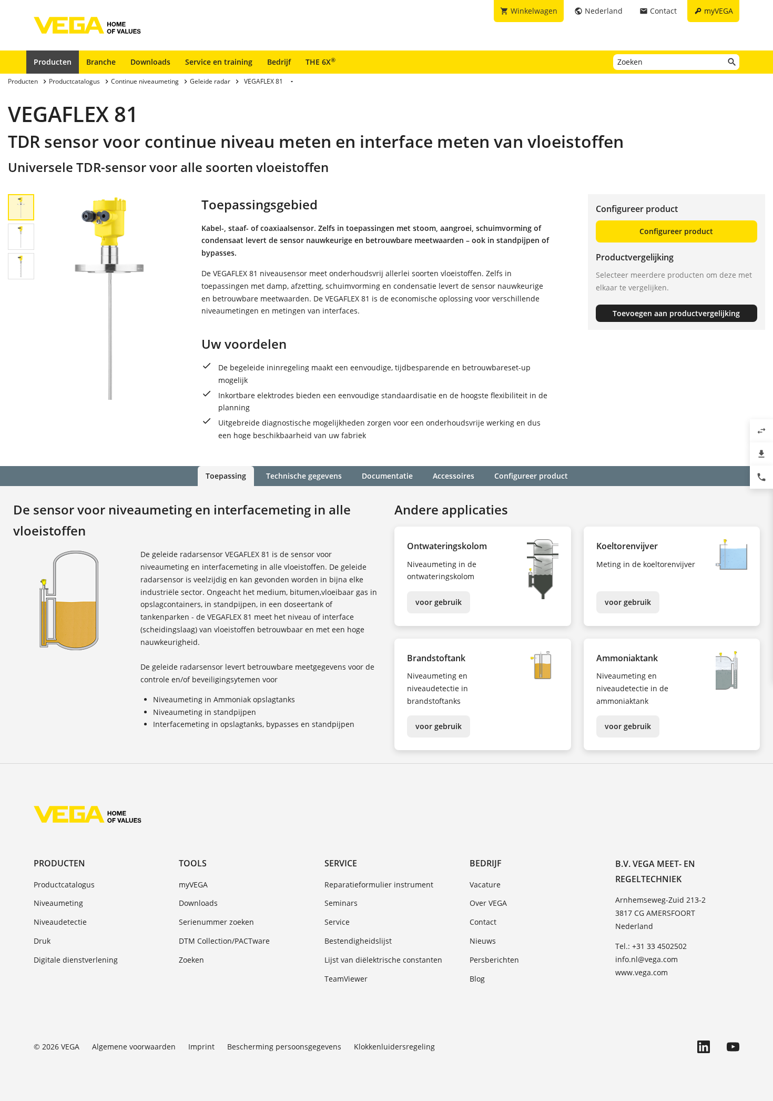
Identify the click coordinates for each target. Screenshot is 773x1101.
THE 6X (320, 61)
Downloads (150, 62)
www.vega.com (641, 972)
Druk (42, 941)
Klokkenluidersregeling (394, 1047)
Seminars (341, 903)
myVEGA (193, 885)
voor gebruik (438, 602)
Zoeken (191, 960)
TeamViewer (346, 979)
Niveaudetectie (60, 922)
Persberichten (494, 960)
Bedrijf (279, 62)
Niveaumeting (58, 903)
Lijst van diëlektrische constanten (383, 960)
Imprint (201, 1047)
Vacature (485, 885)
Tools (193, 863)
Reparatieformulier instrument (378, 885)
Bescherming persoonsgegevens (284, 1047)
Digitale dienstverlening (76, 960)
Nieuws (483, 941)
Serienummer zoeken (216, 922)
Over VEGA (488, 903)
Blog (477, 979)
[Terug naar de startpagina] (87, 814)
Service (340, 863)
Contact (483, 922)
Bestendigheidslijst (358, 941)
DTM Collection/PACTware (224, 941)
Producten (53, 62)
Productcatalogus (64, 885)
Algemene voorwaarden (134, 1047)
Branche (101, 62)
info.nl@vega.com (646, 959)
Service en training (218, 62)
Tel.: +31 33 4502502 (651, 946)
